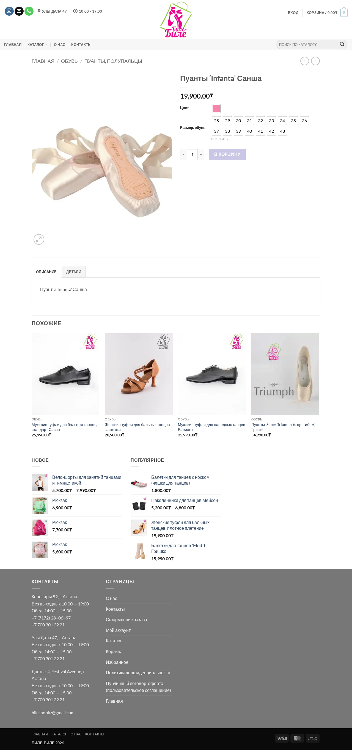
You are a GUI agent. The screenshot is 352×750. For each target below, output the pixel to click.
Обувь (69, 61)
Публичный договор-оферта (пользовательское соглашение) (138, 687)
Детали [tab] (73, 272)
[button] (293, 13)
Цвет (184, 108)
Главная (12, 44)
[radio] (216, 108)
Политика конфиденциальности (138, 672)
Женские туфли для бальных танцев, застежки (137, 427)
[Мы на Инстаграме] (9, 11)
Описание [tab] (46, 272)
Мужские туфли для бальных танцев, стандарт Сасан (64, 427)
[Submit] (342, 44)
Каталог (36, 44)
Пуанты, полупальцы (113, 61)
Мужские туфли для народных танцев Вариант (211, 427)
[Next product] (304, 61)
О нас (59, 44)
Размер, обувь (192, 128)
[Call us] (29, 11)
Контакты (81, 44)
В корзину (227, 154)
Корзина (114, 651)
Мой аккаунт (118, 630)
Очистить (219, 139)
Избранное (117, 662)
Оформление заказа (126, 619)
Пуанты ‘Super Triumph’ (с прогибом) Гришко (283, 427)
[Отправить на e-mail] (19, 11)
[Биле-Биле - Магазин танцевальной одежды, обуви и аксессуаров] (176, 19)
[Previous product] (315, 61)
